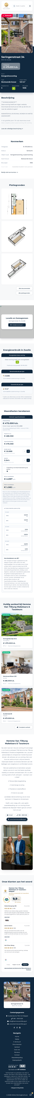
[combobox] (20, 6)
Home (17, 1036)
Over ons (17, 1049)
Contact (17, 1055)
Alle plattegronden (24, 293)
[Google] (20, 1027)
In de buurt (17, 1042)
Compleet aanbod (24, 727)
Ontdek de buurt (18, 325)
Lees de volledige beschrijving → (12, 128)
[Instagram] (17, 1027)
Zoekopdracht (17, 1060)
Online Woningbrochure (19, 1095)
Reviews (17, 1052)
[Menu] (30, 6)
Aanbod (17, 1047)
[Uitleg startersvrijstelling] (7, 471)
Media (17, 1039)
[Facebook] (14, 1027)
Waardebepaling (17, 1057)
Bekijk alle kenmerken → (9, 172)
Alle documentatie (24, 288)
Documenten (17, 1044)
